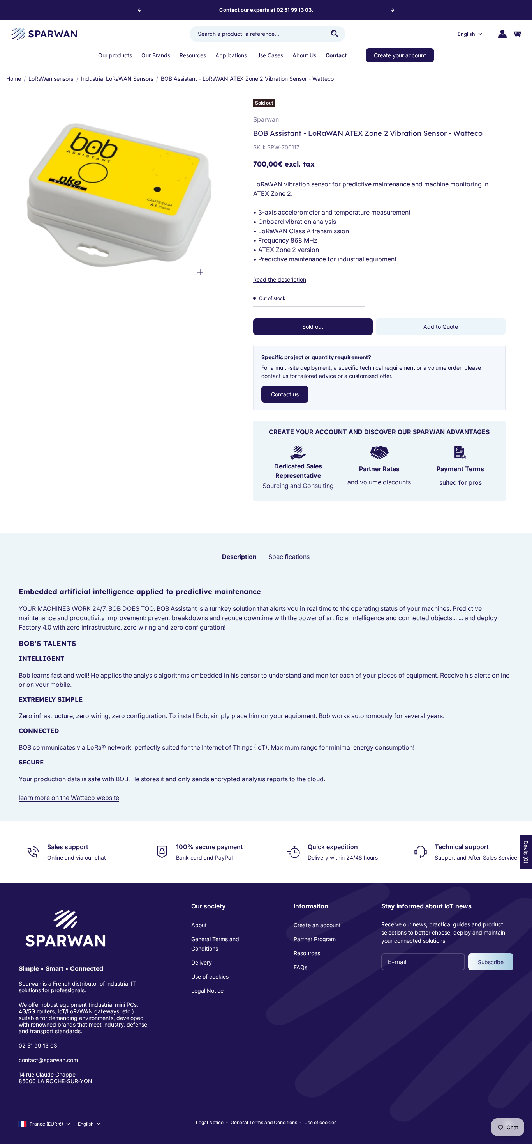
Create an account (317, 925)
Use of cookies (210, 976)
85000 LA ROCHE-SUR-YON (55, 1081)
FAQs (300, 967)
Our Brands (155, 55)
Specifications (289, 556)
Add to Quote (440, 326)
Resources (193, 55)
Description (239, 556)
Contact (336, 55)
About (199, 925)
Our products (115, 55)
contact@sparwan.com (48, 1060)
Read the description (279, 279)
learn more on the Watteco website (69, 798)
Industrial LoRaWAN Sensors (117, 78)
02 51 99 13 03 (38, 1045)
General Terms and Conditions (215, 944)
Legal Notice (207, 990)
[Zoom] (200, 272)
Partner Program (315, 939)
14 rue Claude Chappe (47, 1074)
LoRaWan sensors (50, 78)
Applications (231, 55)
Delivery (201, 962)
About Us (304, 55)
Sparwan (266, 119)
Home (13, 78)
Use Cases (269, 55)
